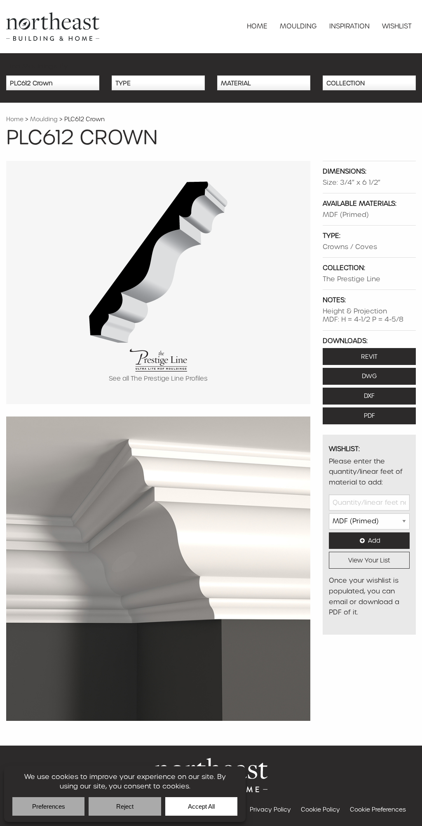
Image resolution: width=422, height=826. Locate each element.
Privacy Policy (270, 809)
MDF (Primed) (346, 214)
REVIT (369, 356)
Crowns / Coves (350, 246)
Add (374, 540)
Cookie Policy (320, 809)
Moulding (298, 26)
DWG (369, 376)
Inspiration (349, 26)
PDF (369, 415)
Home (257, 26)
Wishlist (397, 26)
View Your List (369, 560)
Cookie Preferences (378, 809)
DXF (369, 396)
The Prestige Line (351, 279)
